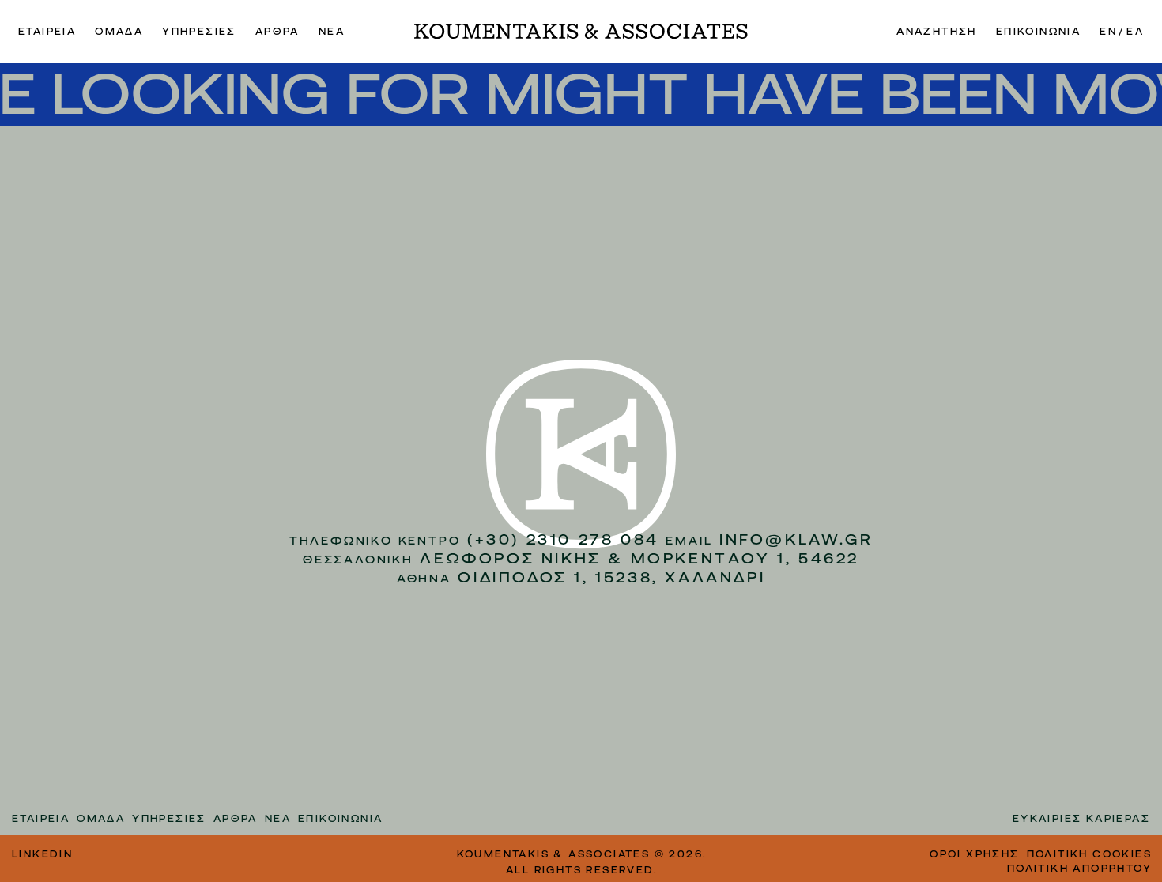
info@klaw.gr (796, 539)
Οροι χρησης (974, 854)
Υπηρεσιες (199, 31)
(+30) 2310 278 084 (563, 539)
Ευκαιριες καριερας (1081, 818)
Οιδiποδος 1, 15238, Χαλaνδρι (611, 577)
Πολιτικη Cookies (1089, 854)
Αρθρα (277, 31)
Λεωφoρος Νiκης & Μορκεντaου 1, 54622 (639, 558)
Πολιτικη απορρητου (1079, 868)
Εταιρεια (47, 31)
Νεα (332, 31)
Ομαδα (119, 31)
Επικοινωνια (1038, 31)
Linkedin (42, 854)
